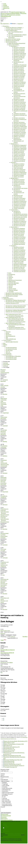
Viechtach (5, 473)
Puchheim (5, 545)
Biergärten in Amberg (19, 164)
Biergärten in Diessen (19, 70)
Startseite (5, 363)
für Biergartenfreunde (11, 349)
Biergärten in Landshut (19, 154)
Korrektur (25, 636)
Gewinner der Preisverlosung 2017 (14, 311)
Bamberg (5, 456)
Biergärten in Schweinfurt (20, 221)
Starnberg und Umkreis (19, 131)
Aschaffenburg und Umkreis (20, 214)
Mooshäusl (3, 418)
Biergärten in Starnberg (19, 129)
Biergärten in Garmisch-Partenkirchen (19, 94)
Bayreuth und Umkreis (19, 232)
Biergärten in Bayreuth (19, 231)
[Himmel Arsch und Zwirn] (13, 15)
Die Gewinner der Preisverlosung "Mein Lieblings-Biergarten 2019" (15, 302)
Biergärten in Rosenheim (20, 123)
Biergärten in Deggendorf (20, 145)
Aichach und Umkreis (19, 248)
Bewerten (3, 633)
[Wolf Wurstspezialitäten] (4, 818)
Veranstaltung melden (11, 359)
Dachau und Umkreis (19, 69)
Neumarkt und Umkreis (19, 171)
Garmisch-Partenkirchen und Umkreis (19, 97)
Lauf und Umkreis (18, 197)
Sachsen (10, 287)
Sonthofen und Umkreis (19, 271)
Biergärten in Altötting (19, 50)
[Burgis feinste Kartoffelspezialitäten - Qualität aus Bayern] (10, 13)
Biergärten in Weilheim (19, 135)
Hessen (10, 278)
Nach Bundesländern (11, 42)
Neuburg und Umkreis (19, 122)
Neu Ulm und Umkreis (19, 268)
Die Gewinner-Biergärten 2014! (15, 327)
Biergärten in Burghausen (20, 65)
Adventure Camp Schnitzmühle (5, 465)
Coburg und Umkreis (19, 235)
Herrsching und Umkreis (20, 106)
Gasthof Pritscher (5, 372)
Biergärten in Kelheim (19, 151)
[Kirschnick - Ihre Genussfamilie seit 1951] (23, 13)
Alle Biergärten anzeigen (12, 296)
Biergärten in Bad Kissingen (20, 215)
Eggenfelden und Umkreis (20, 149)
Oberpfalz (13, 162)
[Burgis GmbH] (4, 814)
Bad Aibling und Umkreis (20, 55)
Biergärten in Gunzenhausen (17, 186)
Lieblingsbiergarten (8, 298)
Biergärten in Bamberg (19, 228)
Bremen (10, 276)
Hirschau (3, 387)
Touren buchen (7, 340)
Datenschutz (6, 8)
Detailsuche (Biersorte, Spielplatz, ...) (14, 27)
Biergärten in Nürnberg (19, 198)
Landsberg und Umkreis (19, 113)
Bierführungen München (12, 342)
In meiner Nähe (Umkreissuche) (13, 29)
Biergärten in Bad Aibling (20, 53)
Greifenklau (3, 447)
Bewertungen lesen (5, 630)
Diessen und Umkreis (19, 72)
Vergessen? (20, 23)
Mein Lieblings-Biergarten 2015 (16, 319)
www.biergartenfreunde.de (14, 835)
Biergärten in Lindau (19, 261)
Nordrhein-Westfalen (13, 283)
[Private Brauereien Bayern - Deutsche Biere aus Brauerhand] (17, 12)
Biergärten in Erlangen (19, 182)
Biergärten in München (19, 47)
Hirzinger (3, 550)
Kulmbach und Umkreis (19, 244)
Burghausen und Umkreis (20, 66)
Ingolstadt (5, 425)
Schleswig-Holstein (13, 290)
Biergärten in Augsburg (19, 250)
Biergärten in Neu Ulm (19, 267)
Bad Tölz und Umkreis (19, 57)
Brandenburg (11, 274)
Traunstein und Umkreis (20, 133)
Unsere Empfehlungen (11, 30)
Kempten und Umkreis (19, 257)
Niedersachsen (12, 281)
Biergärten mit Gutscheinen (12, 40)
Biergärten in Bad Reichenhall (18, 59)
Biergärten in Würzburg (19, 224)
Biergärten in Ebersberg (19, 73)
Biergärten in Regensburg (20, 172)
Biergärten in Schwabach (20, 204)
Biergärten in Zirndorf (19, 207)
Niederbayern (14, 143)
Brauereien (6, 297)
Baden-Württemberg (20, 741)
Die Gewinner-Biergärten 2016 (15, 316)
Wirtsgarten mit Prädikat (7, 662)
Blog (4, 343)
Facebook (3, 842)
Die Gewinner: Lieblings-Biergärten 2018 (16, 306)
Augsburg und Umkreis (19, 251)
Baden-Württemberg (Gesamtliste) (16, 43)
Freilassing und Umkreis (19, 83)
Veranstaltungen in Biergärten (13, 356)
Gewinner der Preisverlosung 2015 (16, 321)
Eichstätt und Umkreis (19, 77)
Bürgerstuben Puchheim (4, 537)
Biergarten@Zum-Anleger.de (8, 650)
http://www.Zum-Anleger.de (7, 652)
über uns (8, 352)
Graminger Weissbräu (3, 433)
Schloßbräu (3, 497)
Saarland (10, 286)
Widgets (5, 344)
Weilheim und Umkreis (19, 136)
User (6, 833)
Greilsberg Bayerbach (4, 380)
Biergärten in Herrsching (20, 105)
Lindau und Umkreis (18, 263)
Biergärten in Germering (20, 102)
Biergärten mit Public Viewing (13, 39)
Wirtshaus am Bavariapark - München (4, 585)
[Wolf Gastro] (4, 15)
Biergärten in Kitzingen (19, 218)
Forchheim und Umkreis (19, 238)
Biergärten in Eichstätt (19, 76)
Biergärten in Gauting (19, 99)
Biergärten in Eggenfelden (20, 148)
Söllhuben (5, 557)
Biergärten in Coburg (19, 234)
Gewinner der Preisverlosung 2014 (16, 329)
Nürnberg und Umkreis (19, 199)
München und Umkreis (19, 49)
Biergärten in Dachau (19, 67)
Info (4, 346)
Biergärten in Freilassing (20, 82)
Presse (22, 833)
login (2, 20)
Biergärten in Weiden (19, 175)
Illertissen (5, 504)
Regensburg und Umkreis (20, 174)
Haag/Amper (6, 413)
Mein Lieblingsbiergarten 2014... (13, 323)
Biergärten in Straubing (19, 159)
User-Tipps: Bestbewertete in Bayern (17, 34)
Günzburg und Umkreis (19, 254)
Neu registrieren (5, 23)
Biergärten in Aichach (19, 247)
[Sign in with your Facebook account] (1, 22)
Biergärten (5, 26)
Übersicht (8, 331)
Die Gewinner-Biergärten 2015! (15, 320)
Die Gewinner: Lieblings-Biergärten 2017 (16, 310)
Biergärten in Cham (18, 166)
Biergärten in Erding (19, 79)
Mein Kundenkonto (10, 336)
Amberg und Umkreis (19, 165)
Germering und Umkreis (19, 103)
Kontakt (5, 5)
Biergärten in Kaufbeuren (20, 258)
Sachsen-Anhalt (12, 288)
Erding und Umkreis (18, 80)
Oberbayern (14, 46)
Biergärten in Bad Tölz (19, 56)
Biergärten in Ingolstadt (19, 108)
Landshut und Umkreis (19, 155)
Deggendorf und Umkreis (20, 146)
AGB (7, 337)
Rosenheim (5, 491)
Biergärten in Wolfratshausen (17, 138)
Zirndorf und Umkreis (19, 208)
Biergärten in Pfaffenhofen (20, 126)
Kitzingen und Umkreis (19, 220)
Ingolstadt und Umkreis (19, 109)
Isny (4, 575)
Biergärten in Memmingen (20, 264)
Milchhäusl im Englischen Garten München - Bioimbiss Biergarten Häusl (5, 519)
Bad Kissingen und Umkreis (20, 217)
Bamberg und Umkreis (19, 230)
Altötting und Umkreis (19, 52)
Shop (4, 330)
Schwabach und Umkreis (19, 205)
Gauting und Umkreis (19, 100)
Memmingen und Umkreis (20, 265)
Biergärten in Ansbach (19, 179)
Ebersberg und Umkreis (19, 75)
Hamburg (10, 277)
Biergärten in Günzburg (19, 253)
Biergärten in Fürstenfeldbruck (18, 88)
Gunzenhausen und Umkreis (20, 188)
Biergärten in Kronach (19, 240)
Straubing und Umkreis (19, 161)
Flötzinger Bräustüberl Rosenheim (3, 483)
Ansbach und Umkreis (19, 181)
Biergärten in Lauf (18, 195)
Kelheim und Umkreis (19, 152)
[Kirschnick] (4, 817)
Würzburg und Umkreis (19, 225)
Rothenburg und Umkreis (20, 202)
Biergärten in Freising (19, 85)
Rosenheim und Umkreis (20, 125)
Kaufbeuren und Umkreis (20, 260)
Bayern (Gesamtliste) (13, 44)
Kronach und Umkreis (19, 241)
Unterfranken (14, 210)
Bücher (7, 333)
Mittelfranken (14, 178)
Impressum (6, 6)
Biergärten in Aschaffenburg (17, 212)
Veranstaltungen (7, 354)
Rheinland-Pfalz (12, 284)
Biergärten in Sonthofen (20, 270)
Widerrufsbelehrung (11, 339)
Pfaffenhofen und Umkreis (20, 128)
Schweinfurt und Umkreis (20, 222)
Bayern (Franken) (18, 744)
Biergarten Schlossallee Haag (3, 404)
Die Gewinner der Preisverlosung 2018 (15, 307)
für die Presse (9, 350)
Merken (14, 23)
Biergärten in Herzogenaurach (18, 190)
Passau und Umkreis (19, 158)
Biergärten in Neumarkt (19, 169)
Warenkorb (8, 334)
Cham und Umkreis (18, 168)
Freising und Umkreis (19, 86)
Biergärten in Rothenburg (20, 201)
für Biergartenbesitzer (11, 347)
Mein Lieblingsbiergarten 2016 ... (14, 314)
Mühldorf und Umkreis (19, 118)
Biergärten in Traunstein (20, 132)
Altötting (5, 441)
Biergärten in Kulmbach (19, 243)
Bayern (11, 742)
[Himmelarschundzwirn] (7, 820)
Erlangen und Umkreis (19, 184)
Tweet (2, 640)
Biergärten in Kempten (19, 255)
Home (4, 3)
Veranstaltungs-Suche (11, 357)
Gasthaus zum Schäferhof (4, 565)
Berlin (9, 273)
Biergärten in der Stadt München (14, 293)
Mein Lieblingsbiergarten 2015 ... (14, 317)
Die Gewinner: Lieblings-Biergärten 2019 (16, 300)
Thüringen (11, 291)
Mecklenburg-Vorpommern (15, 280)
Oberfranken (14, 227)
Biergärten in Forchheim (19, 237)
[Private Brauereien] (6, 815)
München (5, 394)
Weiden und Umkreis (19, 177)
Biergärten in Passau (19, 156)
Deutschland (6, 364)
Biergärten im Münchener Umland (14, 294)
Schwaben (13, 245)
